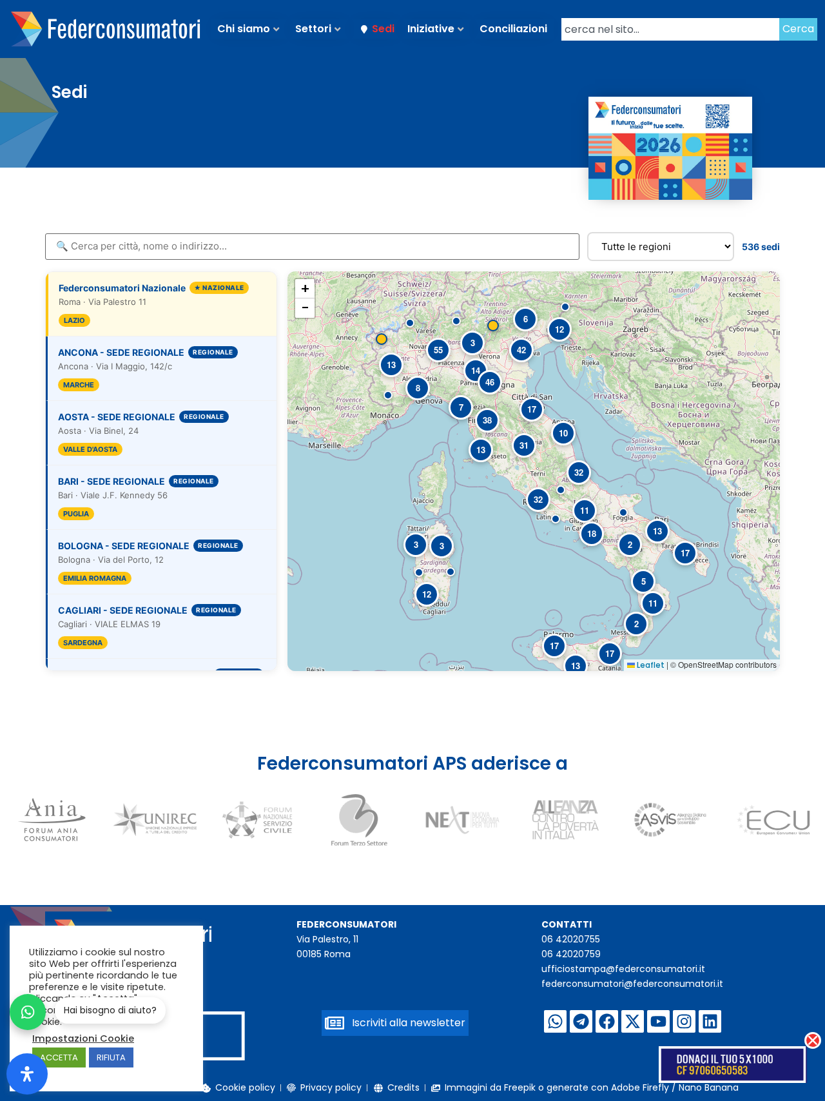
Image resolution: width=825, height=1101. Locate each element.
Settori (313, 28)
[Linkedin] (710, 1021)
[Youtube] (658, 1021)
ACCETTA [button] (59, 1057)
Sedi (383, 28)
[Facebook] (607, 1021)
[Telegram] (581, 1021)
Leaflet (650, 664)
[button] (409, 322)
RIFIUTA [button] (111, 1057)
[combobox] (670, 29)
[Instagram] (684, 1021)
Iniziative (430, 28)
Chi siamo (243, 28)
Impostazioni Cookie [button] (83, 1038)
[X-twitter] (632, 1021)
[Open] (27, 1074)
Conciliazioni (513, 28)
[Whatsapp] (555, 1021)
